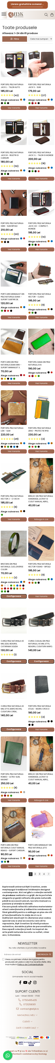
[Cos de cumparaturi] (51, 15)
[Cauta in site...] (46, 15)
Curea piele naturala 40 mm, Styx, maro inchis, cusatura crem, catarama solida (12, 709)
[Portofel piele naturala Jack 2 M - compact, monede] (41, 202)
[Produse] (4, 15)
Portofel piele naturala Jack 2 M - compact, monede (39, 226)
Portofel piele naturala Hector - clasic (39, 295)
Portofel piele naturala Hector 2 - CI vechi (12, 497)
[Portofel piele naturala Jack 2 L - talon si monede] (41, 132)
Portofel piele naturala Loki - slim (12, 429)
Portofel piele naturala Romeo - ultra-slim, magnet (12, 777)
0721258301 (29, 1004)
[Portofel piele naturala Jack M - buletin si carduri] (14, 132)
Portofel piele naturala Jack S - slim (39, 85)
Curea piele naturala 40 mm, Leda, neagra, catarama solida (12, 644)
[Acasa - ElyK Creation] (19, 15)
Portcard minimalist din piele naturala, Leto (40, 846)
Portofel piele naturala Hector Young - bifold (39, 565)
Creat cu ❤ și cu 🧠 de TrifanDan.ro (26, 1051)
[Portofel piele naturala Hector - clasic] (41, 273)
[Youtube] (25, 982)
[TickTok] (30, 982)
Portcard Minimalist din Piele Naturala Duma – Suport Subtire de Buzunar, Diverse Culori (12, 297)
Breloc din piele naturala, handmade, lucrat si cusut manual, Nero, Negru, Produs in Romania (40, 499)
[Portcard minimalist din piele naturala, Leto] (41, 824)
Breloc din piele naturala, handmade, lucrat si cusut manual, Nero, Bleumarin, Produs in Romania (40, 777)
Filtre (16, 39)
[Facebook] (20, 982)
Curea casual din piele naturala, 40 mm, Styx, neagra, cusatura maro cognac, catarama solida (40, 644)
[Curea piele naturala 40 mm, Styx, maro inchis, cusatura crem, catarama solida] (14, 685)
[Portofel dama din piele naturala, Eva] (41, 341)
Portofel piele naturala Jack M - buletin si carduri (12, 155)
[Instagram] (35, 982)
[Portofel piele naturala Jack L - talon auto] (14, 64)
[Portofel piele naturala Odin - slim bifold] (14, 202)
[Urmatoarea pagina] (48, 874)
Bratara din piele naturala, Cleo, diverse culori (12, 567)
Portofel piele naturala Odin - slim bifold (12, 224)
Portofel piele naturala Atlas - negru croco (39, 707)
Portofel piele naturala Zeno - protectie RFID (39, 429)
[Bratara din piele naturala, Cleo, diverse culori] (14, 543)
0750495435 (29, 1000)
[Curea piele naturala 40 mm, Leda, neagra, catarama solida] (14, 620)
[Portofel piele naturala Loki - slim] (14, 407)
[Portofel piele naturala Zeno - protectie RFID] (41, 407)
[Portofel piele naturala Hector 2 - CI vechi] (14, 475)
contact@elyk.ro (29, 1008)
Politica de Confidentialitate (30, 964)
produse (10, 895)
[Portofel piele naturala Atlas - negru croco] (41, 685)
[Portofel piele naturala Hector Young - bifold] (41, 543)
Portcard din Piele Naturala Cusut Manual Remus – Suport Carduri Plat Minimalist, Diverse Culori (13, 848)
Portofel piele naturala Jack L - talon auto (12, 85)
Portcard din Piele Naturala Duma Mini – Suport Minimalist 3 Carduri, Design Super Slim (14, 365)
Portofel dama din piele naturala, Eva (39, 363)
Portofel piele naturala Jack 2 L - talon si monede (40, 154)
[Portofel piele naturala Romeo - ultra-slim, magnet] (14, 753)
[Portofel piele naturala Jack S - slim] (41, 64)
